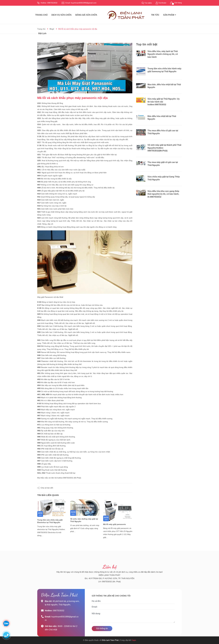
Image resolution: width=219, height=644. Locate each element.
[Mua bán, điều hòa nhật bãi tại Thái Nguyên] (141, 85)
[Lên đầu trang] (214, 632)
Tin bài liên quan (48, 495)
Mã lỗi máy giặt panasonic (114, 524)
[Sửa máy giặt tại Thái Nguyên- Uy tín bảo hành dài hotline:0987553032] (141, 100)
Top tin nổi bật (146, 44)
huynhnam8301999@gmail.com (83, 3)
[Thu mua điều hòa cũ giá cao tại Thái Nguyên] (141, 132)
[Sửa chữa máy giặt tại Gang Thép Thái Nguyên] (141, 178)
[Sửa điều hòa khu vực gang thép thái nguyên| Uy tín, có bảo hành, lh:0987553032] (141, 193)
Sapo (134, 640)
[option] (51, 520)
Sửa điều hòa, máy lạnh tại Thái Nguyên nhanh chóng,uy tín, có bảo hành (163, 54)
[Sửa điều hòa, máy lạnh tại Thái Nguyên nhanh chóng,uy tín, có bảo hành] (141, 53)
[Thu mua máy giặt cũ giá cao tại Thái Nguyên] (141, 163)
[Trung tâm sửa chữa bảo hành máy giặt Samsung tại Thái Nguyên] (141, 71)
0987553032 (52, 3)
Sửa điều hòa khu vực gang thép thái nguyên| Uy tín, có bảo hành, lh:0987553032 (163, 194)
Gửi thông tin (102, 628)
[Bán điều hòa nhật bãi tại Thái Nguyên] (141, 117)
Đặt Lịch (42, 33)
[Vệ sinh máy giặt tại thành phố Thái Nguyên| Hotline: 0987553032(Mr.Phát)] (141, 147)
